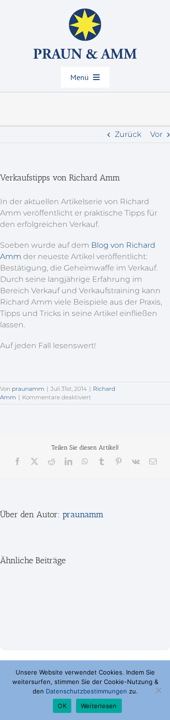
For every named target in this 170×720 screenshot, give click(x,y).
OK (62, 706)
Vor (156, 134)
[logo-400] (85, 12)
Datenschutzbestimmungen (86, 691)
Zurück (128, 134)
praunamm (28, 388)
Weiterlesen (99, 706)
